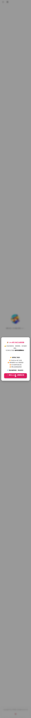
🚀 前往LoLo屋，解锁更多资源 (15, 375)
